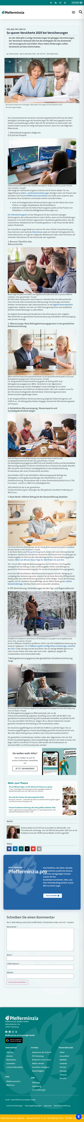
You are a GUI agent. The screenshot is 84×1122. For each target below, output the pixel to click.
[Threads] (16, 1032)
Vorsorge (63, 1071)
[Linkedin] (10, 1032)
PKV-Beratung (38, 1056)
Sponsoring (36, 1086)
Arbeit (62, 1052)
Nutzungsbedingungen (33, 1106)
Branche (63, 1078)
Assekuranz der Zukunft (41, 1052)
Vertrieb (63, 1067)
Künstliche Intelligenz (40, 1067)
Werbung (36, 1082)
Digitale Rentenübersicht (63, 304)
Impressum (48, 1106)
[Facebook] (6, 1032)
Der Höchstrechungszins (17, 215)
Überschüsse (37, 232)
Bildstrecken (53, 54)
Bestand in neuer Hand (41, 1059)
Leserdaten (10, 1063)
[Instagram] (13, 1032)
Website (10, 972)
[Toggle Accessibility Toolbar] (79, 1117)
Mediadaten (11, 1059)
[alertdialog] (42, 1118)
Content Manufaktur (14, 1067)
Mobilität (63, 1059)
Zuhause (63, 1074)
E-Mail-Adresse (13, 964)
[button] (73, 12)
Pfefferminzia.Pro (13, 1081)
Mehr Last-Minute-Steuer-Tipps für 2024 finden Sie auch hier (39, 560)
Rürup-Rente (33, 552)
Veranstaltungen (39, 1090)
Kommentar (12, 927)
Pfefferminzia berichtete (37, 195)
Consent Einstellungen (14, 1106)
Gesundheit (64, 1056)
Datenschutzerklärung (62, 1106)
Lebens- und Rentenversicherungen (35, 193)
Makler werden (38, 1063)
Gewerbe (63, 1063)
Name (10, 955)
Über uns (10, 1052)
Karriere (9, 1056)
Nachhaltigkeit (38, 1071)
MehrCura (10, 1085)
